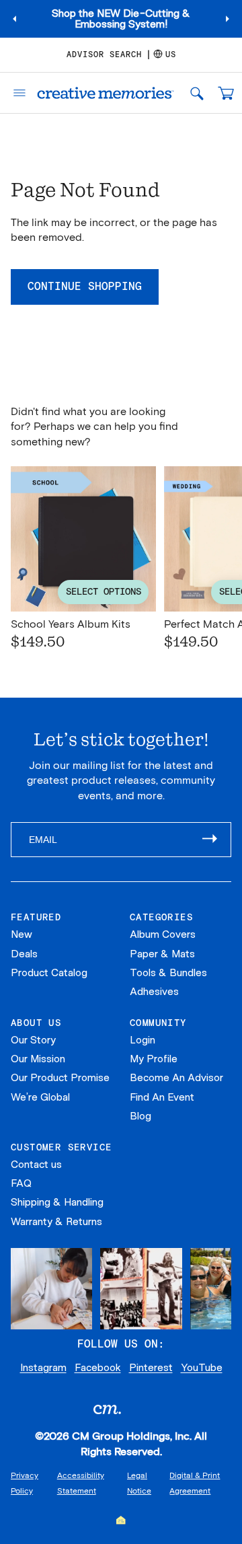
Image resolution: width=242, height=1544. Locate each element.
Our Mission (38, 1059)
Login (142, 1040)
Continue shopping (85, 286)
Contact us (36, 1164)
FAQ (21, 1183)
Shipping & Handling (57, 1202)
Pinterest (151, 1367)
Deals (24, 954)
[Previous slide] (15, 19)
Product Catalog (49, 972)
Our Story (33, 1040)
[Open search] (196, 93)
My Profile (153, 1059)
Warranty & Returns (56, 1221)
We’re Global (40, 1097)
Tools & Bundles (168, 972)
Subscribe (216, 839)
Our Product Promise (60, 1077)
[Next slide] (227, 19)
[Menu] (15, 93)
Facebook (98, 1367)
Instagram (43, 1367)
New (21, 934)
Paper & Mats (162, 954)
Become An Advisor (176, 1077)
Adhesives (154, 991)
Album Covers (163, 934)
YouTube (202, 1367)
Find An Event (162, 1097)
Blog (140, 1116)
